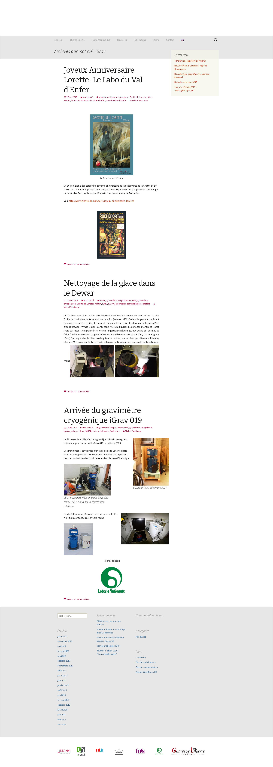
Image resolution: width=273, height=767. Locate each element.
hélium (98, 303)
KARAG (67, 100)
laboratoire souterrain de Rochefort (88, 100)
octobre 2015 (64, 704)
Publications (140, 39)
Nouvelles (122, 39)
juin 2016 (62, 695)
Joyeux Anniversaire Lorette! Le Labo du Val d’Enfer (103, 80)
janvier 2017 (63, 685)
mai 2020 (62, 646)
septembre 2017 (65, 665)
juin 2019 (62, 655)
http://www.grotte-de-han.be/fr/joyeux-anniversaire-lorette (101, 200)
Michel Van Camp (140, 100)
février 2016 (63, 699)
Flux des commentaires (147, 667)
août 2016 (62, 690)
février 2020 (63, 651)
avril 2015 (62, 724)
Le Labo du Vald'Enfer (116, 100)
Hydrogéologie (77, 39)
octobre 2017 (64, 660)
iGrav (150, 97)
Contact (170, 39)
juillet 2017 (62, 675)
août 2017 (62, 670)
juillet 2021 (62, 636)
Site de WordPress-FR (146, 672)
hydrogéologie (71, 431)
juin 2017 (62, 680)
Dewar (102, 300)
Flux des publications (146, 662)
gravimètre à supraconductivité (114, 97)
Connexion (141, 657)
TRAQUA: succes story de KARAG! (190, 60)
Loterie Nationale (101, 431)
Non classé (88, 97)
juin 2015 (62, 714)
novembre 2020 (65, 641)
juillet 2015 (62, 709)
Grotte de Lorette (138, 97)
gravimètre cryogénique (140, 427)
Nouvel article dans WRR (185, 82)
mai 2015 (62, 719)
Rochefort (114, 431)
